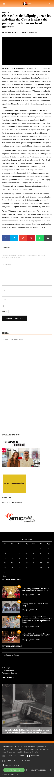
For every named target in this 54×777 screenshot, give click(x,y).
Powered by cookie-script (10, 774)
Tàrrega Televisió (11, 32)
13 (26, 558)
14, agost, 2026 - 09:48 (31, 640)
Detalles (35, 752)
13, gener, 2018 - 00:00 (28, 32)
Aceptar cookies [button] (14, 770)
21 (33, 563)
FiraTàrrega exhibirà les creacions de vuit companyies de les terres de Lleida (36, 590)
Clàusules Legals (8, 670)
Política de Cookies (9, 673)
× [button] (52, 746)
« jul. (4, 576)
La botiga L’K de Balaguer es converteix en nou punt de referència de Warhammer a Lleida (27, 731)
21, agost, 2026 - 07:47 (31, 595)
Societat (5, 12)
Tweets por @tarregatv (12, 502)
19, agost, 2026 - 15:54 (30, 610)
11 (12, 558)
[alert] (27, 760)
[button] (27, 765)
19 (19, 563)
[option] (27, 709)
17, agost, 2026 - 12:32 (30, 627)
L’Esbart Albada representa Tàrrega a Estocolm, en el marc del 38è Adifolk (36, 635)
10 (5, 558)
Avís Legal (6, 668)
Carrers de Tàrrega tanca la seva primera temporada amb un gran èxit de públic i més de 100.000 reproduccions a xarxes (37, 620)
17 (5, 563)
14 (33, 558)
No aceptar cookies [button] (38, 770)
